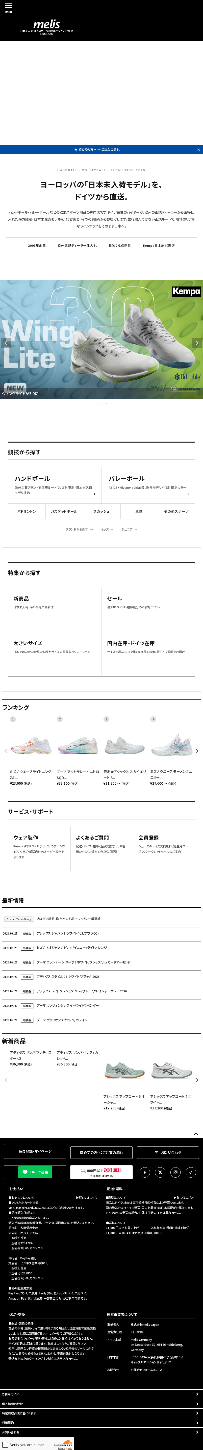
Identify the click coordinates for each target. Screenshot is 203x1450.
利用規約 (8, 1422)
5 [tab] (107, 403)
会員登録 (148, 837)
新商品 (21, 598)
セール (114, 598)
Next (197, 343)
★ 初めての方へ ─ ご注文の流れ (97, 146)
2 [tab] (96, 403)
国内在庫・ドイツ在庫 (131, 643)
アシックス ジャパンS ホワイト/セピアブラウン (51, 933)
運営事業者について (122, 1314)
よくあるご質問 (92, 837)
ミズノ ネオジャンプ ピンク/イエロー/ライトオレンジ (55, 947)
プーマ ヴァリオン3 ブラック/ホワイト (45, 1020)
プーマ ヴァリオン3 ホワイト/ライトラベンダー (51, 1005)
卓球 (139, 511)
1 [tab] (93, 403)
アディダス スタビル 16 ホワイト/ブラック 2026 (51, 976)
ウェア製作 (25, 837)
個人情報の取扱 (12, 1404)
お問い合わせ (11, 1432)
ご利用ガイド (10, 1394)
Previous (6, 343)
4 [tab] (103, 403)
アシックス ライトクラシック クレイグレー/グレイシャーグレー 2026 (65, 991)
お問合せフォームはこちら (147, 1370)
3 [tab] (100, 403)
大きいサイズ (27, 643)
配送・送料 (115, 1188)
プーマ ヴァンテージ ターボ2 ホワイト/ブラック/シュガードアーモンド (66, 962)
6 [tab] (110, 403)
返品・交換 (17, 1314)
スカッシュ (102, 511)
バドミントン (26, 511)
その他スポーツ (176, 511)
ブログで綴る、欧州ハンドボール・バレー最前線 (54, 918)
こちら (60, 1343)
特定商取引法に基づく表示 (19, 1413)
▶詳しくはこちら (86, 1197)
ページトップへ (196, 1134)
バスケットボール (64, 511)
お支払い (16, 1188)
